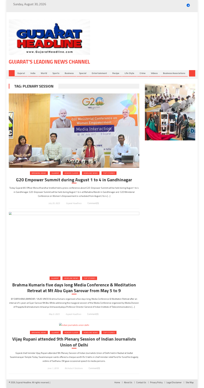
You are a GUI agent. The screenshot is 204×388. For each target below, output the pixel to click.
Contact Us (141, 382)
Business (69, 73)
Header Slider (71, 173)
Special (82, 73)
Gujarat (21, 73)
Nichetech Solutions (74, 368)
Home (117, 382)
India (32, 73)
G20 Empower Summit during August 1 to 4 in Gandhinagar (74, 180)
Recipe (115, 73)
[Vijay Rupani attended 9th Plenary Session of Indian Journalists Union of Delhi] (74, 325)
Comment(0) (93, 203)
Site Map (190, 382)
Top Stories (109, 173)
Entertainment (99, 73)
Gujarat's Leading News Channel (49, 61)
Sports (55, 73)
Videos (154, 73)
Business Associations (174, 73)
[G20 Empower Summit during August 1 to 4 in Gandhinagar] (74, 130)
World (44, 73)
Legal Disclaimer (174, 382)
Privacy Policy (156, 382)
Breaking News (39, 173)
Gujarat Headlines (73, 203)
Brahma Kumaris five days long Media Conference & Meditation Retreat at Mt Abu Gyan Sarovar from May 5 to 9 (74, 288)
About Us (128, 382)
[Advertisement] (147, 44)
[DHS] (170, 126)
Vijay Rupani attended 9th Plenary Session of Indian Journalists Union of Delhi (74, 342)
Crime (143, 73)
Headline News (91, 173)
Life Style (129, 73)
